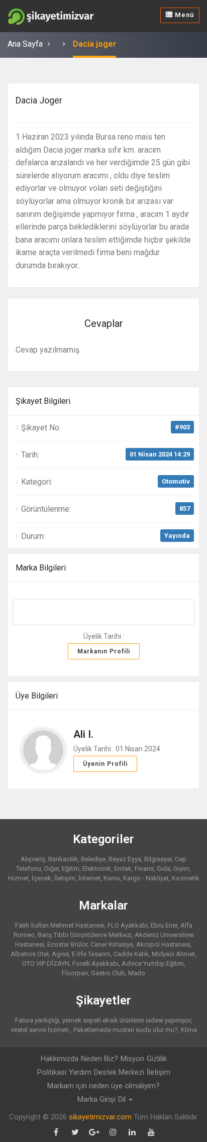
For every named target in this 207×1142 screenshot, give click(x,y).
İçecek (41, 878)
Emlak (123, 868)
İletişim (64, 878)
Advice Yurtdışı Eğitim (153, 963)
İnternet (89, 878)
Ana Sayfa (25, 44)
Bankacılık (63, 859)
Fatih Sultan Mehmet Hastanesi (60, 925)
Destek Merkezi (119, 1072)
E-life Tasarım (91, 954)
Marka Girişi (96, 1099)
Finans (144, 868)
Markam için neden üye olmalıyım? (103, 1085)
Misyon (132, 1058)
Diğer (51, 868)
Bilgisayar (158, 859)
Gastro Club (108, 973)
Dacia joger (94, 44)
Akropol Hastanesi (163, 944)
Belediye (93, 859)
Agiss (60, 954)
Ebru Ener (164, 925)
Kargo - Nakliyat (146, 878)
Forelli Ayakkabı (95, 963)
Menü (183, 15)
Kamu (112, 878)
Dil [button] (123, 1099)
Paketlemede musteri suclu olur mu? (125, 1030)
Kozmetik (185, 878)
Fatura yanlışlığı (37, 1020)
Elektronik (96, 868)
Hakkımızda (59, 1058)
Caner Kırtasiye (111, 944)
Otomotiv (176, 481)
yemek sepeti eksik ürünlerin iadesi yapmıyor (126, 1020)
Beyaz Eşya (125, 859)
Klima (189, 1030)
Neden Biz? (99, 1058)
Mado (136, 973)
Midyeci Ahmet (173, 954)
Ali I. (83, 734)
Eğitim (70, 868)
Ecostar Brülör (67, 944)
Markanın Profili (103, 651)
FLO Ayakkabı (128, 925)
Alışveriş (33, 859)
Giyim (181, 868)
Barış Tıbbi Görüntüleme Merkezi (85, 935)
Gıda (163, 868)
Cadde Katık (131, 954)
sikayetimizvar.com (100, 1116)
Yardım (80, 1072)
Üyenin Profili (105, 763)
